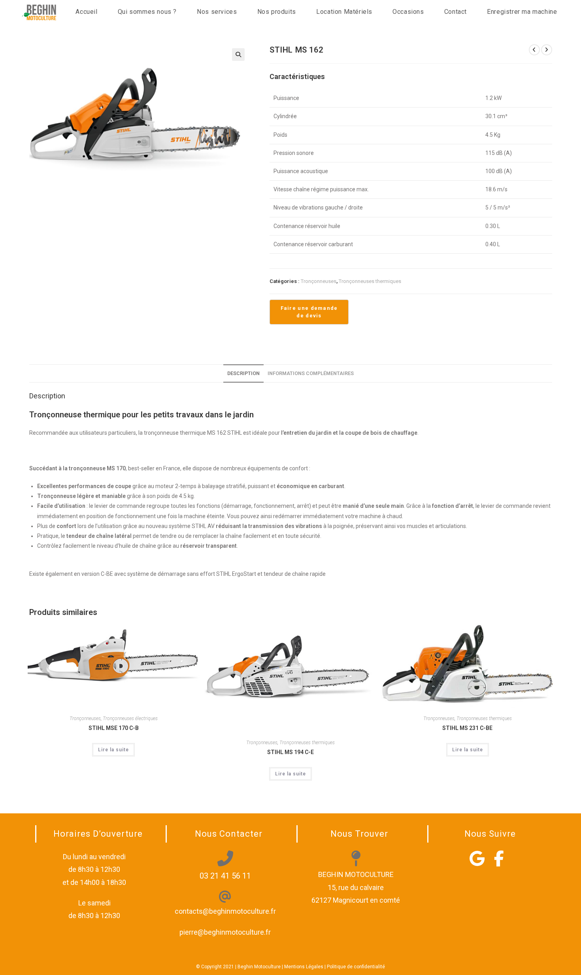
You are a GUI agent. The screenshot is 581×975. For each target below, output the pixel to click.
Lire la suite (113, 749)
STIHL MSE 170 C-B (114, 728)
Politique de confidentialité (356, 966)
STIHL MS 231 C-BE (467, 728)
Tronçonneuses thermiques (370, 281)
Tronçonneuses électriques (130, 718)
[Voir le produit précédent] (534, 49)
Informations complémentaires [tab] (311, 373)
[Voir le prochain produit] (546, 49)
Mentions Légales (303, 966)
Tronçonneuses (318, 281)
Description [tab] (243, 373)
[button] (238, 54)
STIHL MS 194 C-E (290, 752)
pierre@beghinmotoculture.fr (225, 932)
